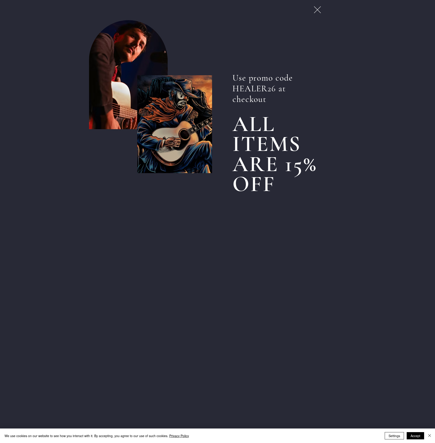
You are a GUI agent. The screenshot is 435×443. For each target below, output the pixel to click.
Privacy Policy (179, 435)
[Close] (429, 435)
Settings (394, 435)
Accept (415, 435)
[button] (317, 9)
